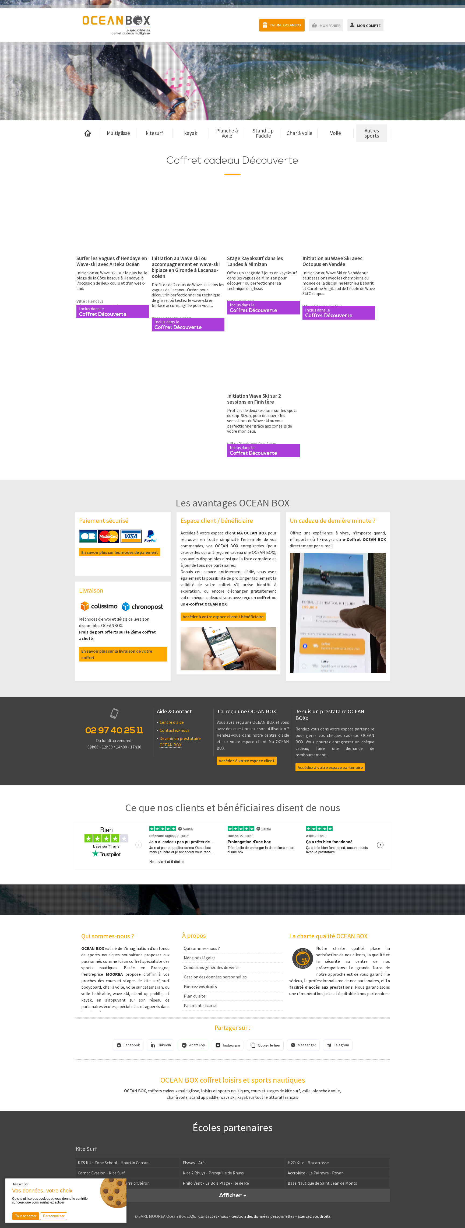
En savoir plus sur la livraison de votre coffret (116, 654)
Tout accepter (25, 1216)
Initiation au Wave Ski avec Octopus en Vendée (332, 261)
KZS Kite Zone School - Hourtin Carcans (114, 1162)
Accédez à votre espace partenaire (330, 767)
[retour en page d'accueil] (116, 25)
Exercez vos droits (200, 986)
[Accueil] (88, 133)
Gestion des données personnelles (215, 976)
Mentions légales (200, 957)
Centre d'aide (172, 722)
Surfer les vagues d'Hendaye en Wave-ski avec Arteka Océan (111, 261)
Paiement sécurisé (200, 1005)
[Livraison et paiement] (122, 610)
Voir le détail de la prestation (113, 247)
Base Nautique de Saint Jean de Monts (322, 1183)
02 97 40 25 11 (114, 730)
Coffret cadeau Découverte (233, 160)
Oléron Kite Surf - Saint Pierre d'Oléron (114, 1183)
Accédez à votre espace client (246, 760)
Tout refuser (21, 1184)
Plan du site (194, 996)
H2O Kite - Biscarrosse (308, 1162)
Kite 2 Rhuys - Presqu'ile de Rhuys (213, 1172)
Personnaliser (53, 1216)
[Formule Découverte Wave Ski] (112, 220)
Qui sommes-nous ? (202, 948)
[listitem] (128, 1045)
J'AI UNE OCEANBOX (285, 25)
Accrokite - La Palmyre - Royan (316, 1172)
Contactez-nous (174, 730)
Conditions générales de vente (211, 967)
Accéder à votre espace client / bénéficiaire (223, 616)
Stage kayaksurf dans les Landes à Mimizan (255, 261)
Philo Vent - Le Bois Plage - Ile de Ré (216, 1183)
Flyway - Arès (194, 1162)
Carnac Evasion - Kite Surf (101, 1172)
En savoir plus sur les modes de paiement (119, 552)
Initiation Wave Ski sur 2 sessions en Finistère (254, 399)
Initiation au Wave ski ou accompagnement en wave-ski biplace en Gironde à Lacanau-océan (186, 267)
